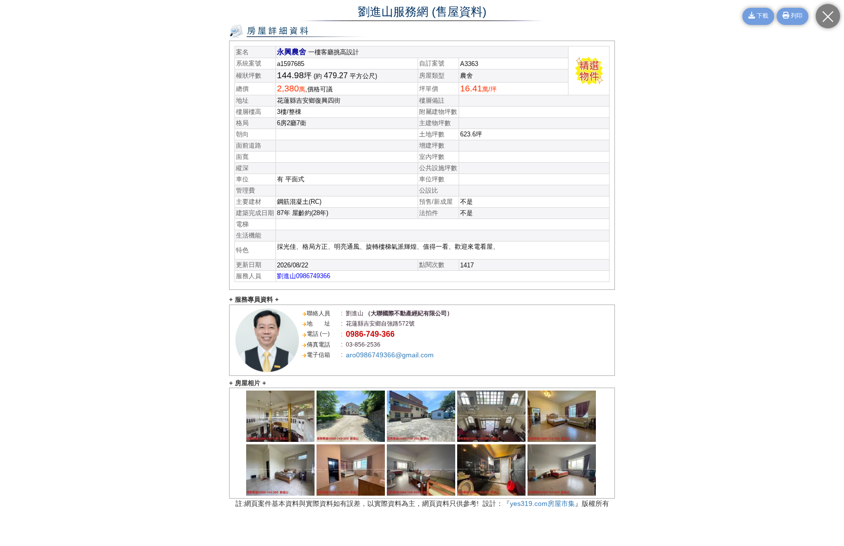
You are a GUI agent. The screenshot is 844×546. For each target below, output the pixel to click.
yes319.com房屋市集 (542, 503)
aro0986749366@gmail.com (390, 355)
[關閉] (828, 16)
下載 (761, 16)
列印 (795, 16)
